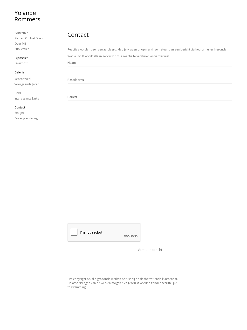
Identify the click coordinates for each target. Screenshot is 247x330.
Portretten (21, 33)
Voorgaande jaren (26, 84)
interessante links (26, 98)
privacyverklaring (26, 118)
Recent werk (22, 79)
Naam (72, 63)
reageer (20, 113)
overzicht (20, 63)
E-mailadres (76, 80)
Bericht (72, 97)
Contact (19, 107)
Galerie (19, 72)
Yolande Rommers (27, 16)
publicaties (21, 49)
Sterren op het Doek (28, 38)
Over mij (20, 44)
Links (17, 93)
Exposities (21, 58)
